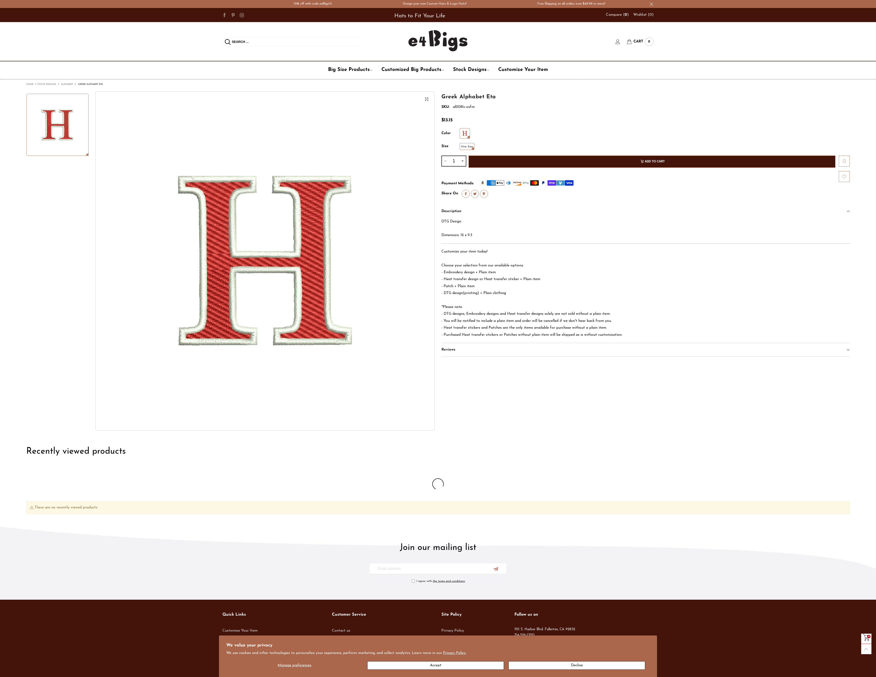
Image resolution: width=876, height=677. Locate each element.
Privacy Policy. (454, 653)
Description (451, 211)
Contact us (341, 631)
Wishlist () (643, 15)
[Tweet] (475, 194)
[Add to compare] (844, 161)
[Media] (426, 99)
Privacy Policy (452, 631)
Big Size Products (349, 69)
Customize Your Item (523, 69)
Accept (435, 665)
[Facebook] (224, 15)
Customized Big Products (411, 69)
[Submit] (228, 42)
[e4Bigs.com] (438, 40)
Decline (577, 665)
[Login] (621, 41)
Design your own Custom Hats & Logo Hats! (408, 3)
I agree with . (441, 581)
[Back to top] (866, 649)
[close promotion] (651, 4)
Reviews (448, 350)
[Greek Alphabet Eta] (264, 260)
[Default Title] (465, 133)
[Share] (466, 194)
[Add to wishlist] (844, 176)
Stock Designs (470, 69)
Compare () (617, 15)
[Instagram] (241, 15)
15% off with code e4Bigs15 (286, 3)
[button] (445, 161)
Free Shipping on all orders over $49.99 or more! (544, 3)
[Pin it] (484, 194)
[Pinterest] (233, 15)
